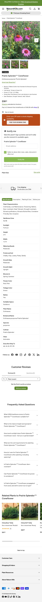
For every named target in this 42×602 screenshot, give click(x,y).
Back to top (21, 550)
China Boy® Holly (7, 523)
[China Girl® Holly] (29, 511)
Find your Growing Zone (17, 122)
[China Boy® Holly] (10, 511)
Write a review (21, 388)
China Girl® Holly (26, 523)
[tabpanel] (21, 275)
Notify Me (21, 159)
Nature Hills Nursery (11, 593)
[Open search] (4, 379)
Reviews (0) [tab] (11, 373)
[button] (39, 9)
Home (3, 18)
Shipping (4, 104)
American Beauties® (9, 82)
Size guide (37, 172)
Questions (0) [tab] (31, 373)
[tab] (7, 199)
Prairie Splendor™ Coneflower (14, 18)
